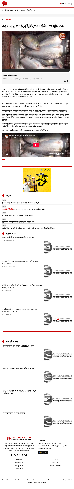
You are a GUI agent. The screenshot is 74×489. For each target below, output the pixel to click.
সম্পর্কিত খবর (12, 341)
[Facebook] (11, 455)
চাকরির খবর (31, 10)
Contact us (19, 469)
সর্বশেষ (8, 196)
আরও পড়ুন (10, 234)
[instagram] (18, 455)
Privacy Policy (19, 466)
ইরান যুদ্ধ (13, 10)
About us (19, 459)
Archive (55, 459)
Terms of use (19, 463)
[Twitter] (15, 455)
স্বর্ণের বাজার (22, 10)
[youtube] (25, 455)
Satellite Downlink (55, 466)
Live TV (55, 463)
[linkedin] (22, 455)
